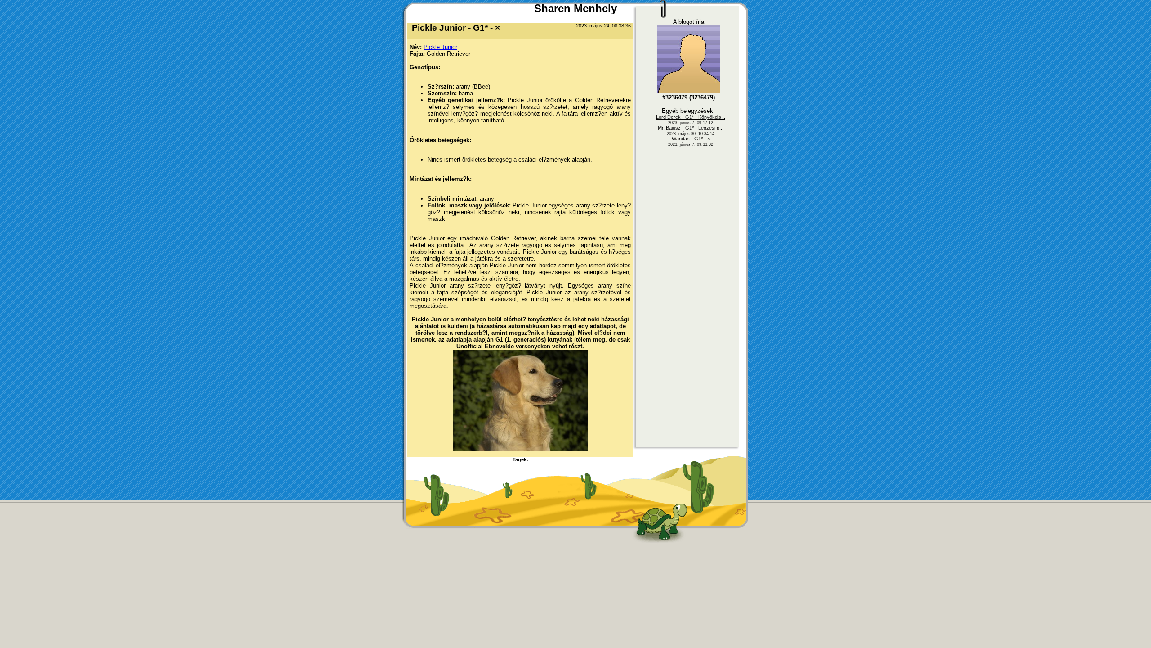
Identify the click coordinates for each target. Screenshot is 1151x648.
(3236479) (688, 97)
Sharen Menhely (575, 8)
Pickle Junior (440, 47)
